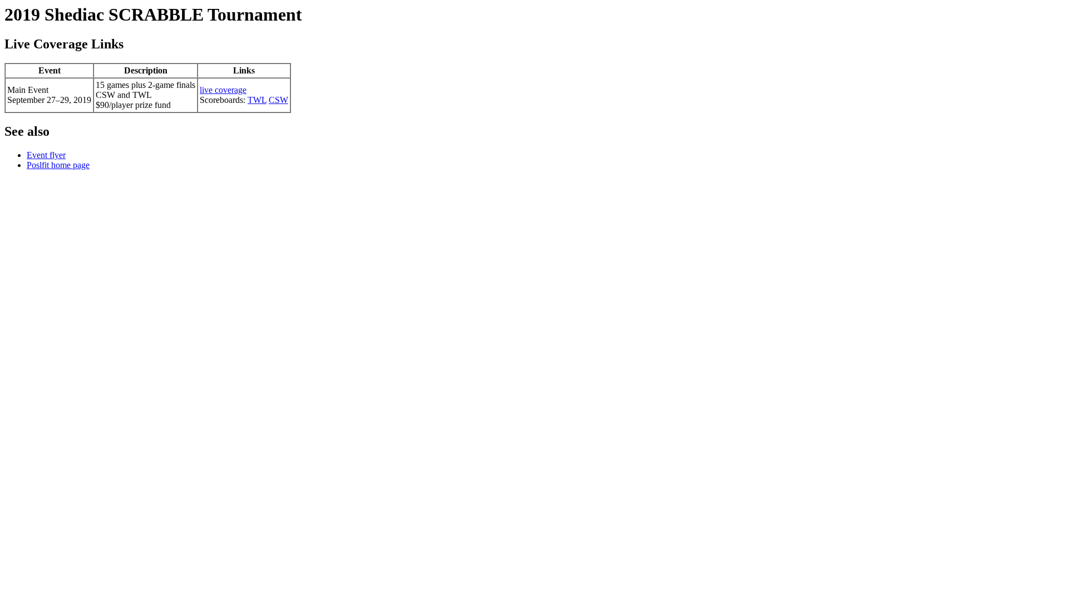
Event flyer (46, 155)
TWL (257, 100)
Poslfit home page (58, 165)
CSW (278, 100)
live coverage (223, 90)
